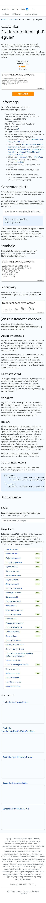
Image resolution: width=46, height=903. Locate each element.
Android (16, 142)
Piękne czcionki (12, 549)
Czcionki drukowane (14, 588)
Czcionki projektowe (14, 562)
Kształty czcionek (12, 669)
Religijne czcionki (12, 673)
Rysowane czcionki (13, 601)
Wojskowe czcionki (13, 558)
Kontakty (32, 884)
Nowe (24, 9)
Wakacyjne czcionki (13, 593)
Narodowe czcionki (13, 682)
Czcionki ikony (11, 636)
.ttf (17, 129)
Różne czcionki (12, 597)
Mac (41, 139)
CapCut (17, 159)
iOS (22, 142)
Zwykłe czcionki (12, 580)
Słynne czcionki (12, 567)
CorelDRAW (18, 154)
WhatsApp (38, 157)
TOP (33, 9)
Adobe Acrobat (14, 149)
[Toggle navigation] (5, 3)
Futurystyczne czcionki (15, 623)
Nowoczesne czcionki (14, 610)
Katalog (15, 9)
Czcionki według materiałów (17, 664)
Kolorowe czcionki (13, 686)
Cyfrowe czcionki (12, 632)
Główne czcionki (12, 584)
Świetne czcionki (12, 571)
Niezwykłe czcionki (13, 575)
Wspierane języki (31, 14)
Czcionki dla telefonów (15, 645)
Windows (35, 139)
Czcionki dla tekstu (13, 640)
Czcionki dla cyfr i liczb (15, 649)
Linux (10, 142)
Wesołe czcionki (12, 554)
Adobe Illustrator (28, 149)
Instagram (23, 157)
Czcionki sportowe (13, 614)
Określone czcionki (13, 660)
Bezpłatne (5, 9)
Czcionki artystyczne (14, 627)
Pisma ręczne (11, 606)
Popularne (5, 14)
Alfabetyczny (17, 14)
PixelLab (20, 162)
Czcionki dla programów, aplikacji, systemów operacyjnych (19, 654)
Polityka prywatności (18, 884)
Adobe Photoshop (29, 144)
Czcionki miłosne (12, 677)
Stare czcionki (11, 619)
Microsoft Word (25, 152)
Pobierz (22, 93)
